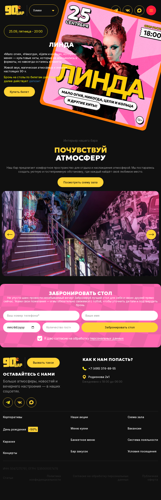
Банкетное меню (83, 439)
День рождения (20, 429)
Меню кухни (79, 428)
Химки (37, 10)
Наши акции (79, 417)
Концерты (10, 453)
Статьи (8, 477)
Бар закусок (79, 451)
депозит (35, 81)
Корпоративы (12, 417)
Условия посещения (142, 451)
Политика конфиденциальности (45, 477)
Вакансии (134, 428)
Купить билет (19, 91)
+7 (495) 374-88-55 (102, 368)
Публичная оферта (150, 477)
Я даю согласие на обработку (84, 338)
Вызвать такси (43, 362)
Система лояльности (143, 439)
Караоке (9, 441)
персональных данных (107, 338)
